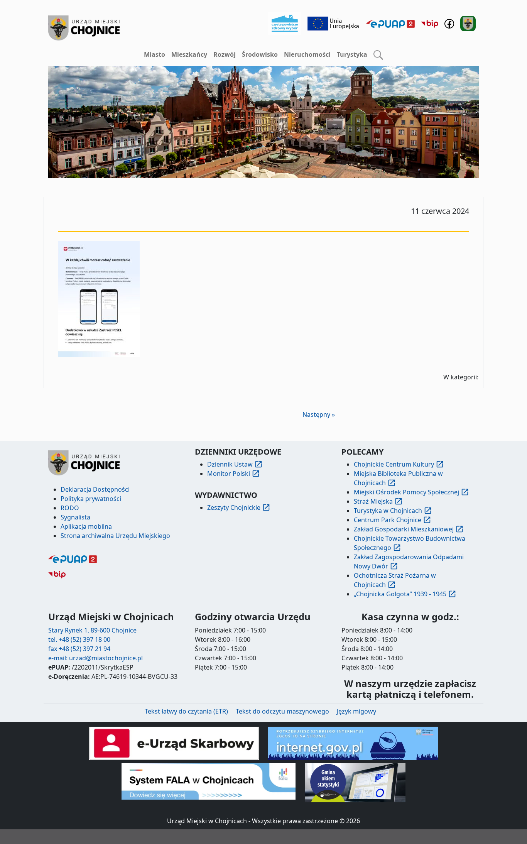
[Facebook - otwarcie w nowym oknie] (449, 23)
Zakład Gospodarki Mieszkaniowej (404, 529)
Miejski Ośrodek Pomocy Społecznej (406, 492)
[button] (378, 55)
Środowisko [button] (260, 54)
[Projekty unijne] (333, 23)
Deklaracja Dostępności (95, 489)
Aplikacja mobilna (86, 526)
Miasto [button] (154, 54)
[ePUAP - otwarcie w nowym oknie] (390, 23)
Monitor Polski (228, 473)
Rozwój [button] (224, 54)
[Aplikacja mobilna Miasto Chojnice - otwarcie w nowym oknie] (468, 23)
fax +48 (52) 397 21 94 (79, 648)
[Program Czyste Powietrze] (284, 23)
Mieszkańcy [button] (189, 54)
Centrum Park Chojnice (387, 520)
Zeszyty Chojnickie (233, 507)
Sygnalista (75, 517)
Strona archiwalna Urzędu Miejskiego (115, 535)
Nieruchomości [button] (307, 54)
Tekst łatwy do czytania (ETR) (186, 711)
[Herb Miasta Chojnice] (84, 28)
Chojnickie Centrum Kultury (394, 464)
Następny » (318, 414)
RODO (70, 508)
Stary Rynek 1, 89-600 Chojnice (92, 630)
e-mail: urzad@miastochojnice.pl (95, 658)
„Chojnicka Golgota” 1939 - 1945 (400, 594)
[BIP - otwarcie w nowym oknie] (429, 23)
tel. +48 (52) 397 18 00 (79, 639)
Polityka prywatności (91, 498)
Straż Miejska (373, 501)
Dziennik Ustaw (230, 464)
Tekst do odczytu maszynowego (282, 711)
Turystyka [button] (352, 54)
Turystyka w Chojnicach (388, 510)
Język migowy (356, 711)
